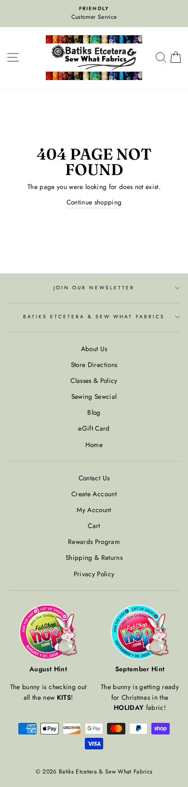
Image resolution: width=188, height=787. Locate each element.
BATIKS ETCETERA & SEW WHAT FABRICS (94, 316)
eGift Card (93, 428)
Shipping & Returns (94, 557)
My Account (94, 510)
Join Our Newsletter (94, 287)
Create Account (94, 494)
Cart (94, 525)
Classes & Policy (93, 380)
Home (94, 444)
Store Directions (94, 364)
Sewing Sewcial (94, 396)
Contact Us (94, 478)
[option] (94, 13)
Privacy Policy (94, 574)
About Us (94, 348)
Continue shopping (94, 202)
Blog (93, 412)
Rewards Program (94, 541)
